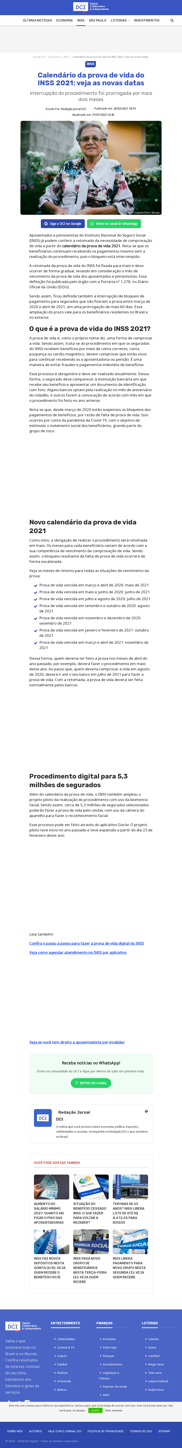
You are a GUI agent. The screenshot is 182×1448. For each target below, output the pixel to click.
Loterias (119, 20)
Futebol (62, 1364)
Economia (64, 20)
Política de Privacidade (106, 1431)
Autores (35, 1431)
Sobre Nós (15, 1431)
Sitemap (164, 1431)
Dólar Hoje (110, 1347)
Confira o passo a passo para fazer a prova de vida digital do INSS (86, 943)
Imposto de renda (115, 1386)
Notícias (62, 1373)
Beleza (61, 1390)
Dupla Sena (156, 1390)
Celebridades (66, 1339)
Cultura (62, 1356)
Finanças (108, 1356)
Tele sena (155, 1373)
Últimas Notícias (37, 20)
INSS (80, 20)
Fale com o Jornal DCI (64, 1431)
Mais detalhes (114, 1410)
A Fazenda (64, 1381)
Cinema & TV (65, 1347)
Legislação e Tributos (109, 1375)
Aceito (95, 1410)
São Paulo (97, 20)
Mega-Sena (156, 1364)
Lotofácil (153, 1356)
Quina (152, 1347)
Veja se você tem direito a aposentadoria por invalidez (77, 1042)
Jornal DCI (39, 56)
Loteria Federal (158, 1381)
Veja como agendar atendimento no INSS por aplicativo (78, 952)
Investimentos (146, 20)
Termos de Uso (141, 1431)
